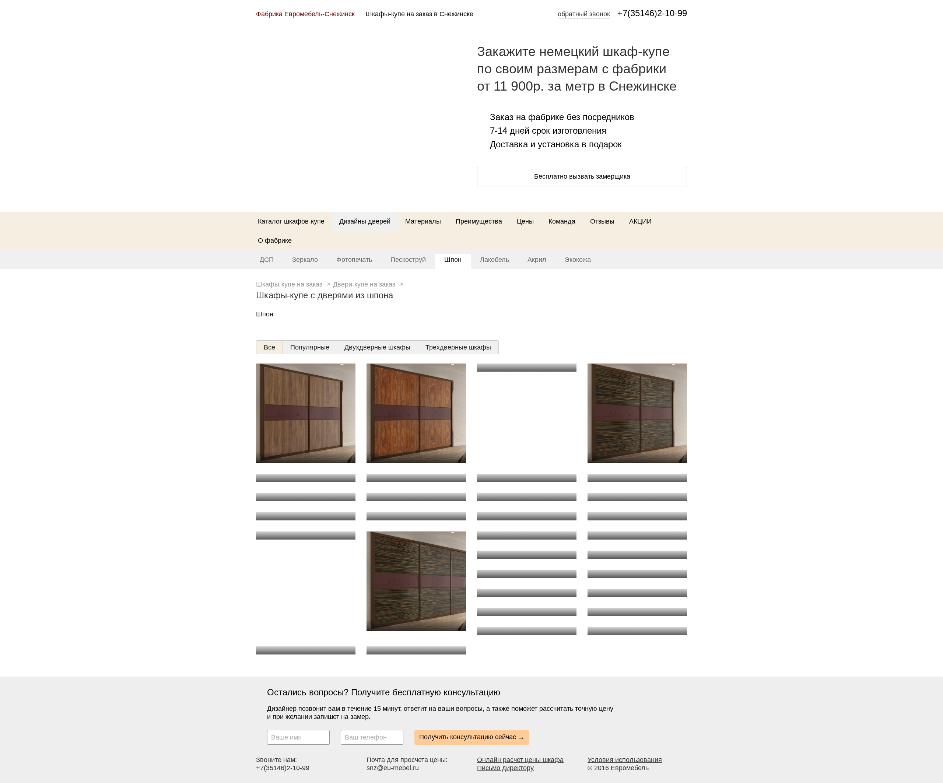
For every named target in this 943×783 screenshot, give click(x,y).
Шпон (453, 259)
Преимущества (479, 221)
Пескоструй (408, 259)
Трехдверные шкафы (458, 347)
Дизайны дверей (364, 221)
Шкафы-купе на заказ (289, 284)
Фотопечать (354, 259)
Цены (525, 221)
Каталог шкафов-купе (291, 221)
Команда (561, 221)
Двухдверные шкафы (377, 347)
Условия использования (625, 759)
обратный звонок (584, 14)
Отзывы (602, 221)
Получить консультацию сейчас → (472, 737)
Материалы (423, 221)
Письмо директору (505, 768)
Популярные (309, 347)
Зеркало (305, 259)
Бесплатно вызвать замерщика (582, 176)
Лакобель (494, 259)
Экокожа (578, 259)
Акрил (536, 259)
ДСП (267, 259)
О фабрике (275, 240)
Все (269, 347)
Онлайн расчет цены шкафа (520, 759)
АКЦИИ (640, 221)
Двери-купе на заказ (364, 284)
